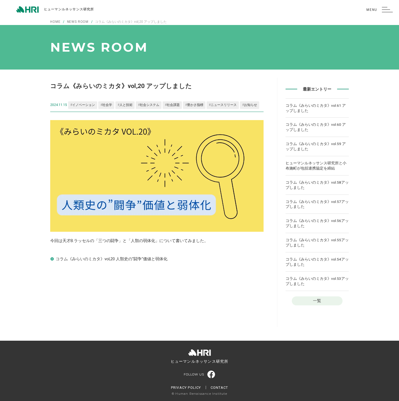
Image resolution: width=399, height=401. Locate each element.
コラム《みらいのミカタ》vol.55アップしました (317, 242)
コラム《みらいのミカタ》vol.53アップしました (317, 281)
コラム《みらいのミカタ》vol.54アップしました (317, 262)
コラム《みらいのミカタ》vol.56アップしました (317, 223)
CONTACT (219, 388)
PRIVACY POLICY (186, 388)
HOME (55, 22)
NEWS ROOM (78, 22)
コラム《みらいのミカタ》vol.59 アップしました (316, 146)
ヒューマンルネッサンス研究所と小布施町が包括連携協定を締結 (316, 165)
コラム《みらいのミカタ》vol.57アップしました (317, 204)
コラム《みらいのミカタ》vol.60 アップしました (316, 127)
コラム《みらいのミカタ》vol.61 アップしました (316, 108)
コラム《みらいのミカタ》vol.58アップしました (317, 185)
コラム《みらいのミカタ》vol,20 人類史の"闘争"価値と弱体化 (111, 258)
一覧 (317, 300)
